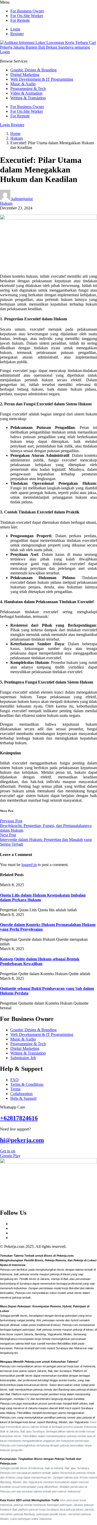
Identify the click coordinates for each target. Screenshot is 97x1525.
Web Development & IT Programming (41, 79)
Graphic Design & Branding (33, 70)
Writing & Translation (28, 98)
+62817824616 (19, 1118)
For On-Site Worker (26, 15)
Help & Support (23, 1098)
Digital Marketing (24, 74)
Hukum (16, 138)
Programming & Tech (28, 88)
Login (15, 29)
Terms (15, 1089)
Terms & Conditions (26, 1084)
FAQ (14, 1080)
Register (17, 34)
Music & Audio (23, 84)
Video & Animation (26, 93)
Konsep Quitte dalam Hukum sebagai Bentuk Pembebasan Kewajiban (39, 961)
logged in (29, 864)
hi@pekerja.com (22, 1140)
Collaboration (21, 1093)
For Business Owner (27, 11)
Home (15, 133)
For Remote (20, 20)
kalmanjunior (22, 198)
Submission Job (23, 1058)
